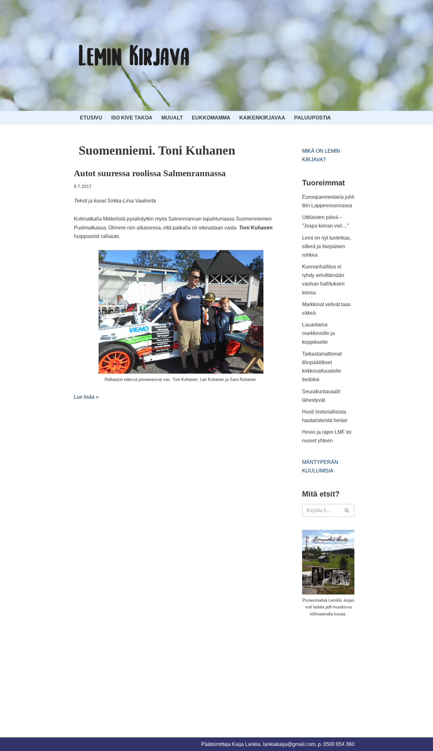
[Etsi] (347, 510)
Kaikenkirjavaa (262, 117)
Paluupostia (312, 117)
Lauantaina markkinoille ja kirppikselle (318, 333)
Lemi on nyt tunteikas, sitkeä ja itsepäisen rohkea (326, 246)
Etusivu (91, 117)
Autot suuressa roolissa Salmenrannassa (150, 173)
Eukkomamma (211, 117)
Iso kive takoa (131, 117)
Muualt (172, 117)
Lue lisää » (86, 397)
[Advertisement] (349, 669)
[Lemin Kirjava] (134, 55)
